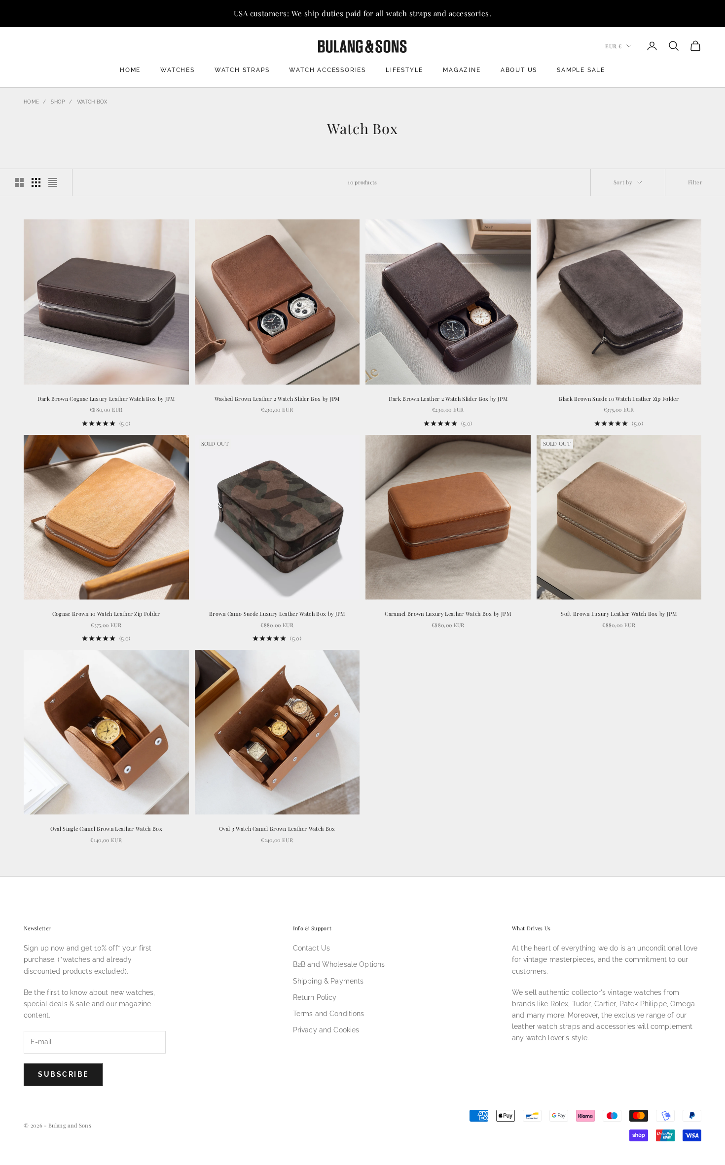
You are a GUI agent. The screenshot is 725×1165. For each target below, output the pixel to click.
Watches (177, 70)
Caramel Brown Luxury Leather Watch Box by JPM (448, 613)
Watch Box (92, 102)
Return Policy (315, 997)
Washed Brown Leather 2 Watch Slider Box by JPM (277, 398)
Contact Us (311, 948)
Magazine (461, 70)
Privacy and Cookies (326, 1030)
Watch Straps (242, 70)
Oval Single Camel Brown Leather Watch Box (106, 828)
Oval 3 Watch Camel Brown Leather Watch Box (277, 828)
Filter (695, 182)
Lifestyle (404, 70)
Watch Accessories (327, 70)
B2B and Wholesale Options (339, 964)
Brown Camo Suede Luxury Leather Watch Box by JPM (277, 613)
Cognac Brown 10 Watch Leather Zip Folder (106, 613)
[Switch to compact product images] (52, 182)
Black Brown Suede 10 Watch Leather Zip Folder (619, 398)
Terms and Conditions (328, 1014)
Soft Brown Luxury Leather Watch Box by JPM (619, 613)
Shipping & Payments (328, 981)
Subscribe (63, 1074)
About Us (519, 70)
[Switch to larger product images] (19, 182)
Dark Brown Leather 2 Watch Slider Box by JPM (448, 398)
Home (130, 70)
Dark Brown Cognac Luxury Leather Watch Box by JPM (106, 398)
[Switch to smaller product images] (36, 182)
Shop (58, 102)
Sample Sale (581, 70)
